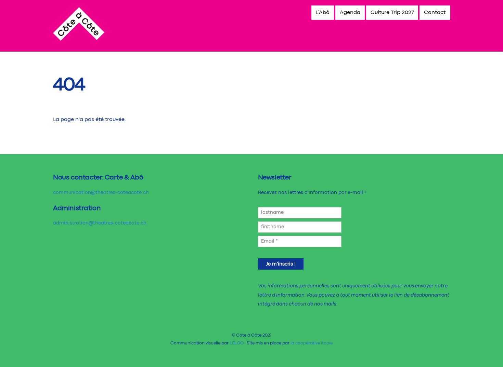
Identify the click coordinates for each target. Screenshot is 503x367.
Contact (435, 12)
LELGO (237, 343)
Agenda (350, 12)
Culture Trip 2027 (392, 12)
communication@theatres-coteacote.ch (101, 193)
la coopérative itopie (312, 343)
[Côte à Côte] (78, 38)
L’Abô (322, 12)
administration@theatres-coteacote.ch (99, 223)
